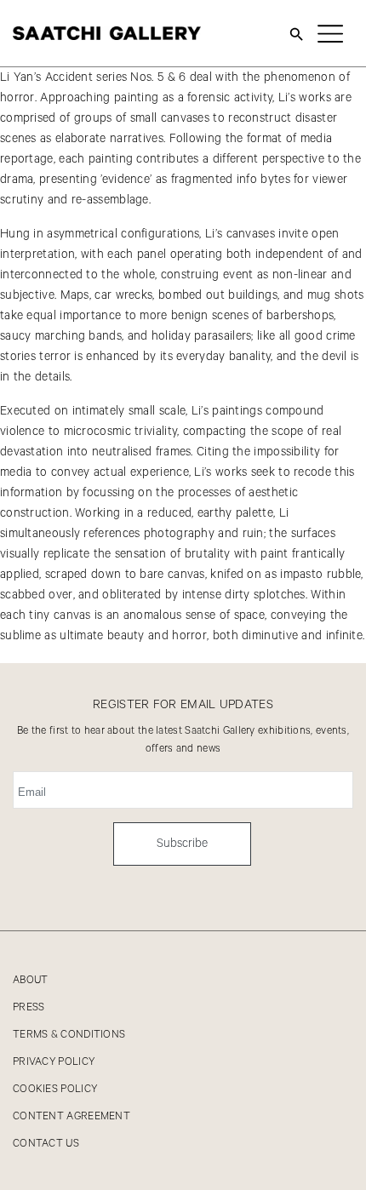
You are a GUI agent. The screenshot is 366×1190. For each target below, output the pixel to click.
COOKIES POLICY (55, 1089)
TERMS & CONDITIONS (69, 1034)
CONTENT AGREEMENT (71, 1116)
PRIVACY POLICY (53, 1062)
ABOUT (31, 980)
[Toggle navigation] (330, 33)
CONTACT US (46, 1143)
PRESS (29, 1007)
